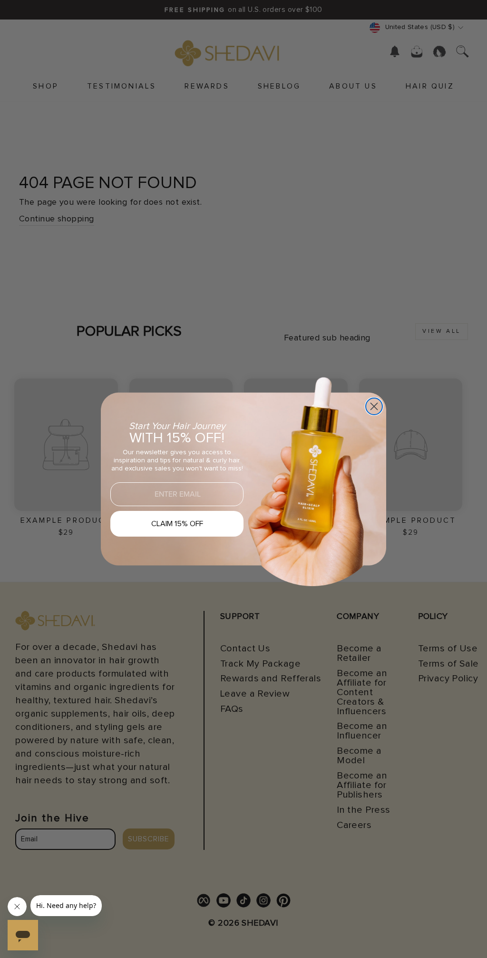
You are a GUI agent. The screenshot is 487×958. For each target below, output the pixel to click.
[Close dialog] (374, 406)
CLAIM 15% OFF (177, 524)
